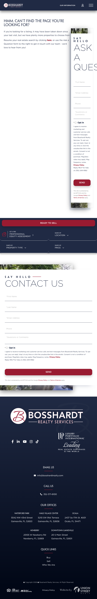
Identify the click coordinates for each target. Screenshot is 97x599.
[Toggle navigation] (91, 5)
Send (82, 182)
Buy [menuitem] (49, 557)
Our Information (67, 5)
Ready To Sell (48, 223)
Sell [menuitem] (48, 561)
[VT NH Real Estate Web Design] (75, 590)
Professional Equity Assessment (20, 235)
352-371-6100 (50, 494)
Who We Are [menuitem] (48, 565)
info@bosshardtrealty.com (50, 475)
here (49, 40)
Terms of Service (79, 197)
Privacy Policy (79, 165)
